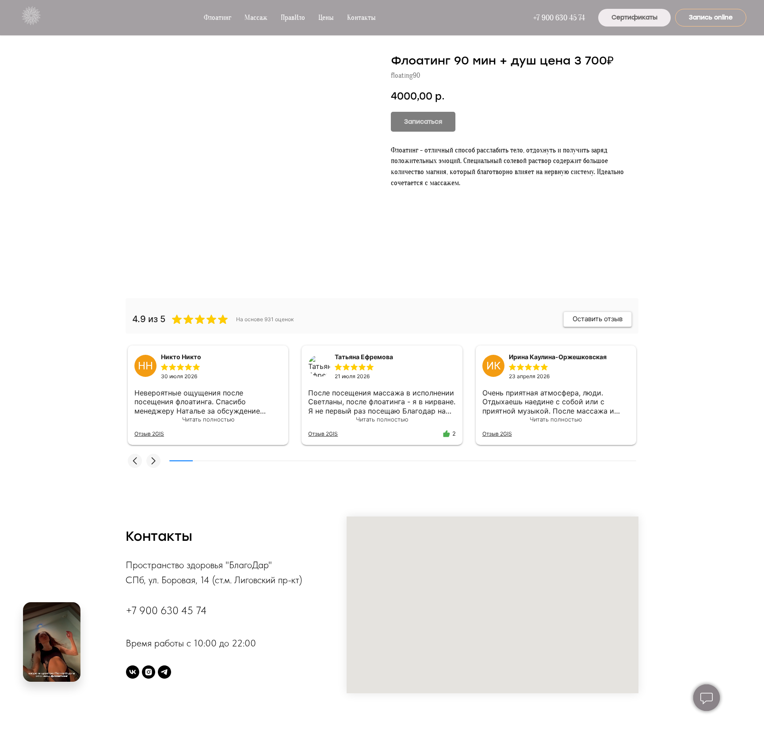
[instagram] (148, 672)
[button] (135, 461)
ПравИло (293, 18)
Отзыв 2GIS (149, 433)
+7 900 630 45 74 (559, 18)
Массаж (255, 18)
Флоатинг (217, 18)
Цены (326, 18)
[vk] (132, 672)
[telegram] (164, 672)
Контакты (361, 18)
